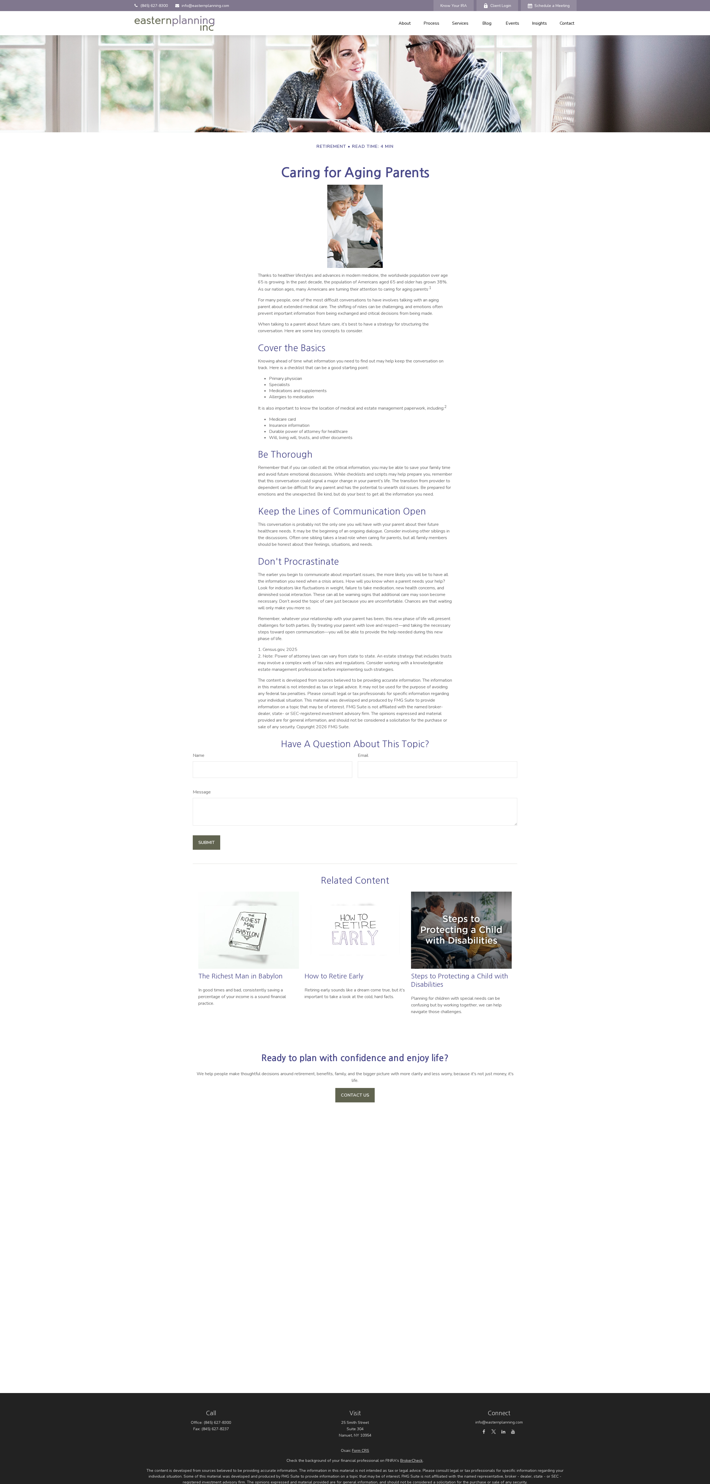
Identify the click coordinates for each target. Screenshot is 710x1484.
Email (363, 755)
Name (198, 755)
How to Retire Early (334, 976)
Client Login (500, 5)
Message (202, 792)
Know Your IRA (453, 5)
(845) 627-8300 (154, 5)
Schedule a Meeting (552, 5)
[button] (404, 23)
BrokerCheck (411, 1460)
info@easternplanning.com (205, 5)
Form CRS (360, 1450)
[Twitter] (493, 1431)
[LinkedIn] (503, 1431)
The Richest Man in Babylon (240, 976)
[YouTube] (513, 1431)
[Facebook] (484, 1431)
